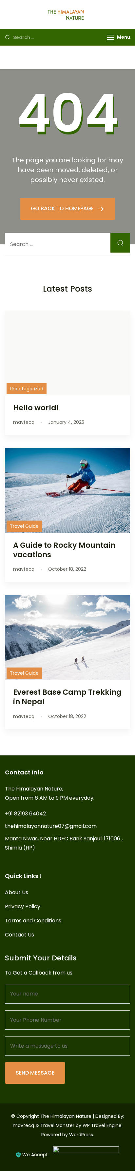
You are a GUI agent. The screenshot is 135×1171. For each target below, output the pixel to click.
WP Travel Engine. (103, 1125)
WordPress (81, 1134)
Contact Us (19, 934)
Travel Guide (24, 526)
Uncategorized (26, 388)
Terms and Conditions (33, 920)
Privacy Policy (22, 906)
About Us (16, 892)
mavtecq (23, 1125)
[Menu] (110, 37)
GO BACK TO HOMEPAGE (63, 208)
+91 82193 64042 (25, 813)
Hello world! (36, 407)
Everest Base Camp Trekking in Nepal (67, 697)
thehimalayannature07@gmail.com (51, 826)
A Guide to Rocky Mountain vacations (64, 550)
